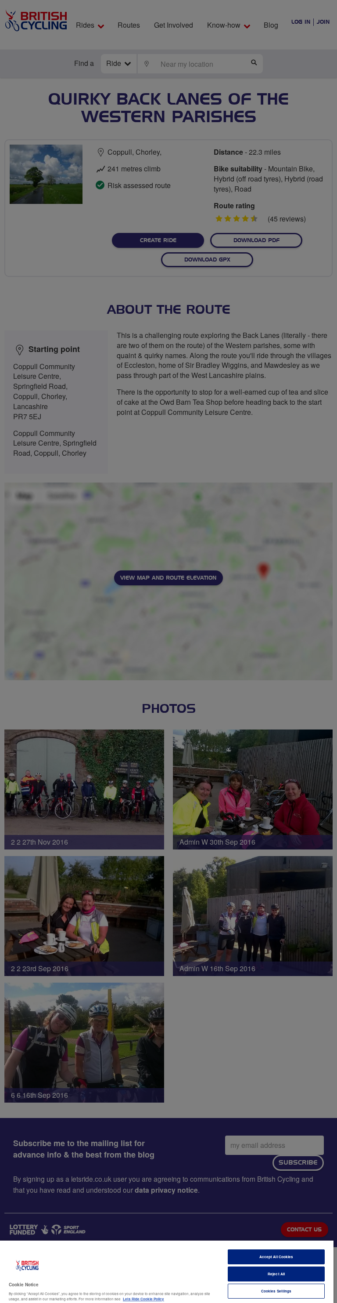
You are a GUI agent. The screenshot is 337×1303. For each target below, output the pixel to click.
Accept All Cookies (276, 1256)
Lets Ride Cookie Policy (143, 1298)
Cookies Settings (276, 1290)
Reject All (276, 1273)
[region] (166, 1272)
